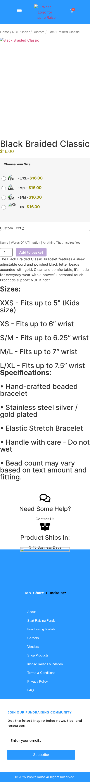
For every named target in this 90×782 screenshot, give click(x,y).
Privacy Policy (37, 681)
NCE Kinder (21, 32)
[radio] (23, 178)
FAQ (30, 690)
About (31, 612)
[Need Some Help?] (45, 498)
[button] (20, 10)
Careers (33, 638)
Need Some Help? (45, 508)
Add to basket (31, 252)
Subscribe (41, 755)
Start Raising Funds (41, 620)
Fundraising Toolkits (41, 629)
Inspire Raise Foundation (45, 664)
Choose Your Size (17, 164)
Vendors (33, 646)
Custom (39, 32)
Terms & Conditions (41, 673)
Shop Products (37, 655)
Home (4, 32)
